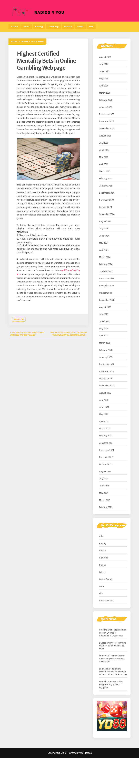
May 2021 (103, 493)
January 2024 (105, 271)
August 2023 (105, 307)
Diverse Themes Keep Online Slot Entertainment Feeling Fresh (112, 646)
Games (102, 565)
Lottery (68, 26)
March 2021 (104, 500)
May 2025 (103, 157)
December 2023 (106, 278)
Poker (80, 26)
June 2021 (104, 486)
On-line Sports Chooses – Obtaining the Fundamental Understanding (68, 333)
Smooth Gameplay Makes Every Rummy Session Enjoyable (111, 685)
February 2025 (105, 178)
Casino (14, 26)
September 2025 (106, 128)
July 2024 (103, 228)
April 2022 (103, 421)
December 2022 (106, 364)
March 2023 (104, 343)
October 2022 (105, 378)
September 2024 (106, 214)
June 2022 (104, 407)
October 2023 (105, 293)
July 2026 (103, 64)
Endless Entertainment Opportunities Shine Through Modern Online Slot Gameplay (113, 672)
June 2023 (104, 321)
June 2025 (104, 150)
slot (91, 26)
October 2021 (105, 464)
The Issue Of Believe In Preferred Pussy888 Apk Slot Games (27, 333)
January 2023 (105, 357)
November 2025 (106, 121)
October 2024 (105, 207)
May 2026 (103, 78)
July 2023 (103, 314)
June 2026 (104, 71)
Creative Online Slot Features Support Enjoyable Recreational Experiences (112, 633)
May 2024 (103, 243)
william (41, 41)
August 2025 (105, 136)
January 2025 (105, 186)
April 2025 (103, 164)
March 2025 (104, 171)
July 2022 (103, 400)
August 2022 (105, 393)
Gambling (53, 26)
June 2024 (104, 236)
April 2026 (103, 86)
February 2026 (105, 100)
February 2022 (105, 436)
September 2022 (106, 386)
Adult (26, 26)
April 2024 (103, 250)
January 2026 (105, 107)
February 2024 (105, 264)
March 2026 (104, 93)
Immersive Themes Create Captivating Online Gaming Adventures (111, 659)
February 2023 (105, 350)
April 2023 (103, 335)
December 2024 (106, 193)
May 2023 (103, 328)
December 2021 (106, 450)
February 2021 (105, 507)
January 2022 (105, 443)
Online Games (106, 579)
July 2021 (103, 478)
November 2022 (106, 371)
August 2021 (105, 471)
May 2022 (103, 414)
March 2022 (104, 428)
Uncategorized (106, 600)
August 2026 (105, 57)
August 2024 (105, 221)
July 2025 (103, 143)
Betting (39, 26)
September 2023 (106, 300)
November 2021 (106, 457)
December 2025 (106, 114)
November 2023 (106, 285)
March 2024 (104, 257)
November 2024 (106, 200)
